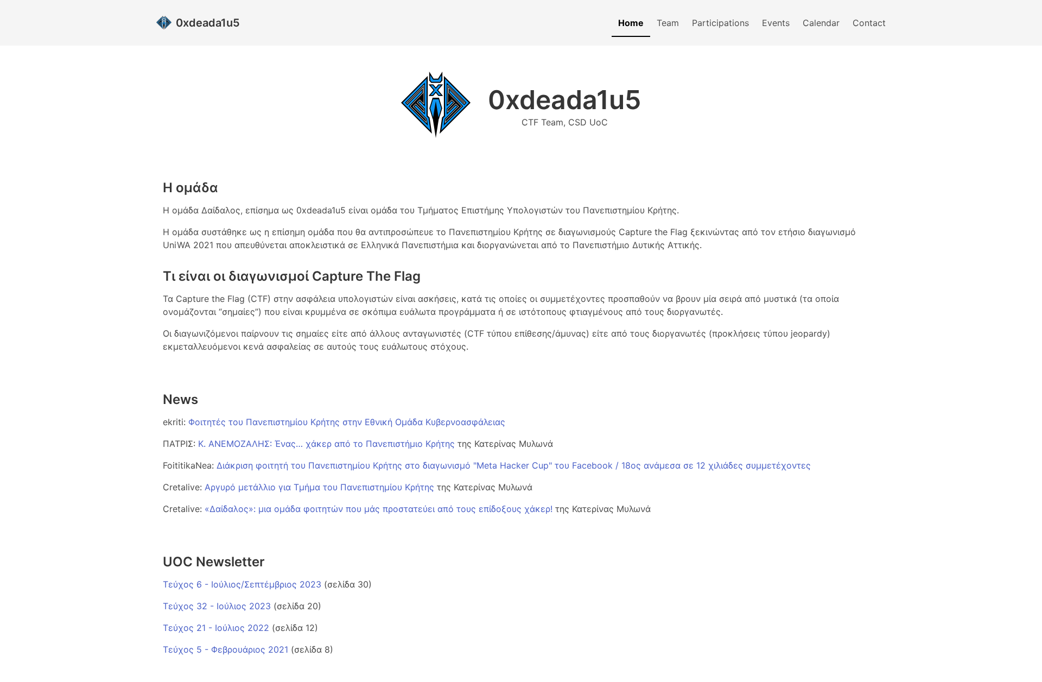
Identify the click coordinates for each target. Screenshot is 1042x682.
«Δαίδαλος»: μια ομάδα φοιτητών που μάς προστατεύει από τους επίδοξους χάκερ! (378, 508)
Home (631, 22)
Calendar (821, 22)
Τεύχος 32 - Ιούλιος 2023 (217, 606)
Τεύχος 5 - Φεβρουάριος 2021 (225, 649)
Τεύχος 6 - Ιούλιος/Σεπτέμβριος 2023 (242, 584)
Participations (720, 22)
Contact (869, 22)
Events (776, 22)
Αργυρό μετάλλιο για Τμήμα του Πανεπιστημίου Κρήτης (321, 487)
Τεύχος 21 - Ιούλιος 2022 (216, 627)
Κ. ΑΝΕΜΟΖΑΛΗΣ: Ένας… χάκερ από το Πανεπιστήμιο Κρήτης (328, 443)
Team (668, 22)
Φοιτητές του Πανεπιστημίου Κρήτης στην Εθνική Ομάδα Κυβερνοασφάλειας (346, 421)
